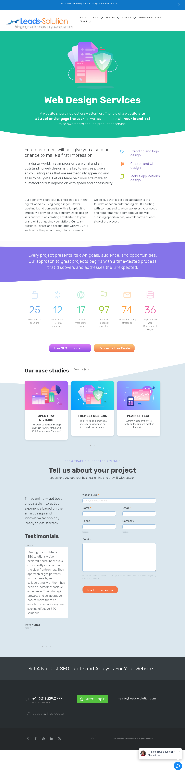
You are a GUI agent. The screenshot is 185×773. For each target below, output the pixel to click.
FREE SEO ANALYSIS (150, 17)
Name (86, 508)
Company (128, 521)
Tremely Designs (92, 416)
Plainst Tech (138, 416)
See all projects (81, 369)
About (95, 17)
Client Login (86, 21)
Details (86, 539)
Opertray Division (46, 418)
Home (83, 17)
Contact (126, 17)
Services (110, 17)
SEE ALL (31, 545)
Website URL (92, 495)
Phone (86, 521)
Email (126, 508)
